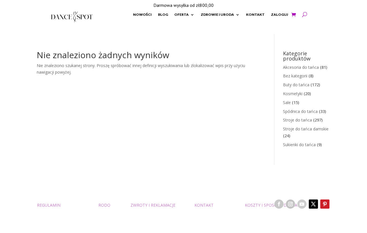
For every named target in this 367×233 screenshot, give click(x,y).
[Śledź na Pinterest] (324, 204)
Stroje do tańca (297, 120)
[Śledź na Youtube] (302, 204)
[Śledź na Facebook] (279, 204)
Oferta (181, 15)
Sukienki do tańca (299, 144)
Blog (163, 15)
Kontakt (255, 15)
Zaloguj (279, 15)
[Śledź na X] (313, 204)
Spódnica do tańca (300, 111)
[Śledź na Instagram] (290, 204)
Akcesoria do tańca (301, 67)
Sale (287, 102)
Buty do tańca (296, 84)
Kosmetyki (292, 93)
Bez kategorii (295, 76)
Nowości (142, 15)
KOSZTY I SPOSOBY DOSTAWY (274, 205)
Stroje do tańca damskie (306, 129)
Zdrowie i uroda (217, 15)
